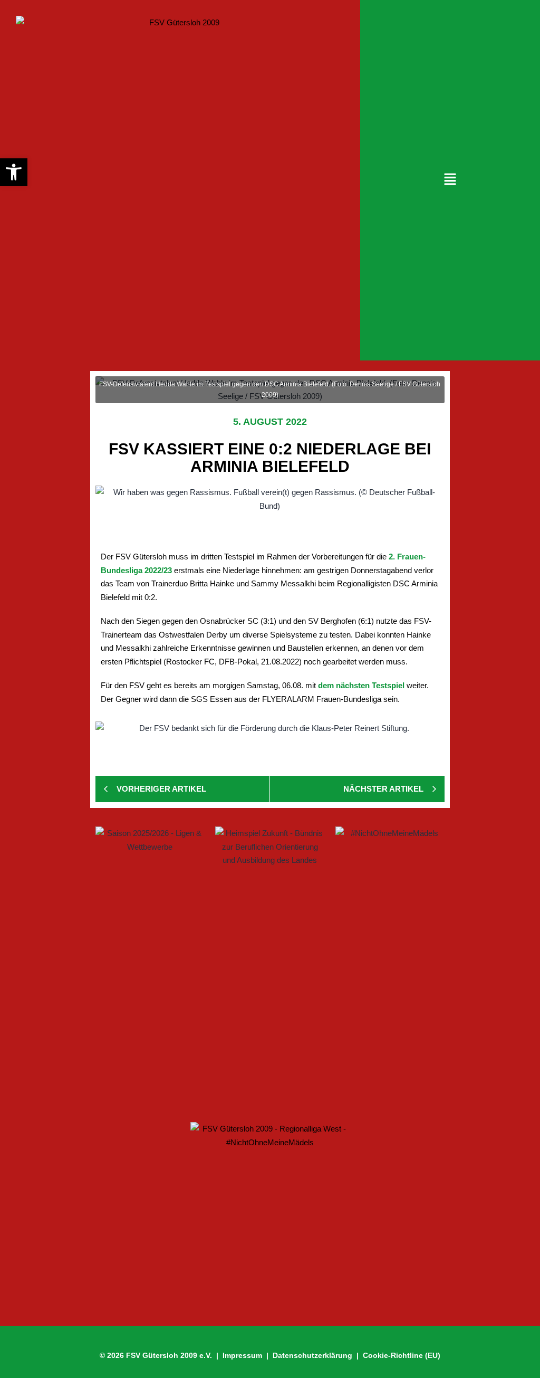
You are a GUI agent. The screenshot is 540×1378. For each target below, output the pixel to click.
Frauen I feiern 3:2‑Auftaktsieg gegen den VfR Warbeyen (223, 977)
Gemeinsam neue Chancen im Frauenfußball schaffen (220, 1015)
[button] (449, 180)
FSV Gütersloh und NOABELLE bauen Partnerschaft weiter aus (238, 1079)
